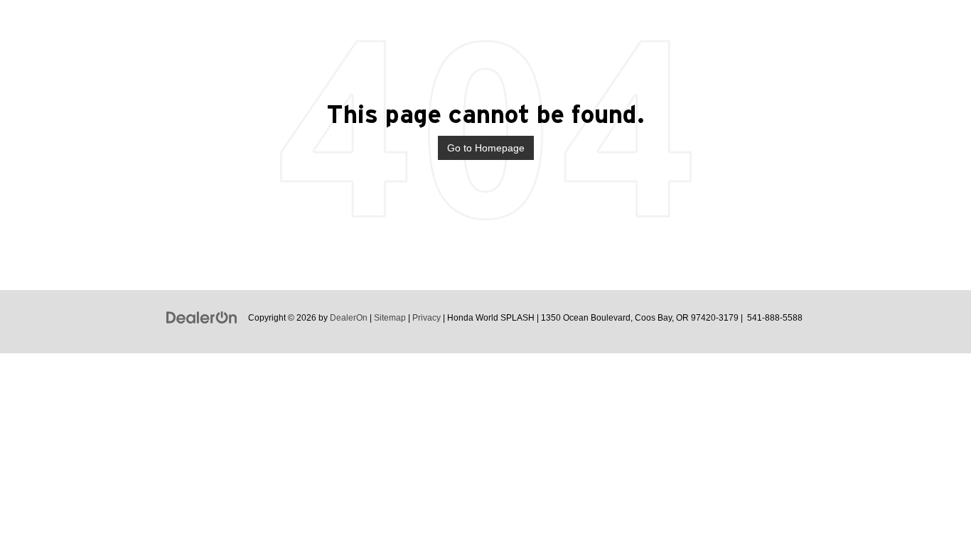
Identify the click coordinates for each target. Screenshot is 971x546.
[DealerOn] (202, 317)
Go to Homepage (486, 148)
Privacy (426, 318)
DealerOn (349, 318)
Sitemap (390, 318)
